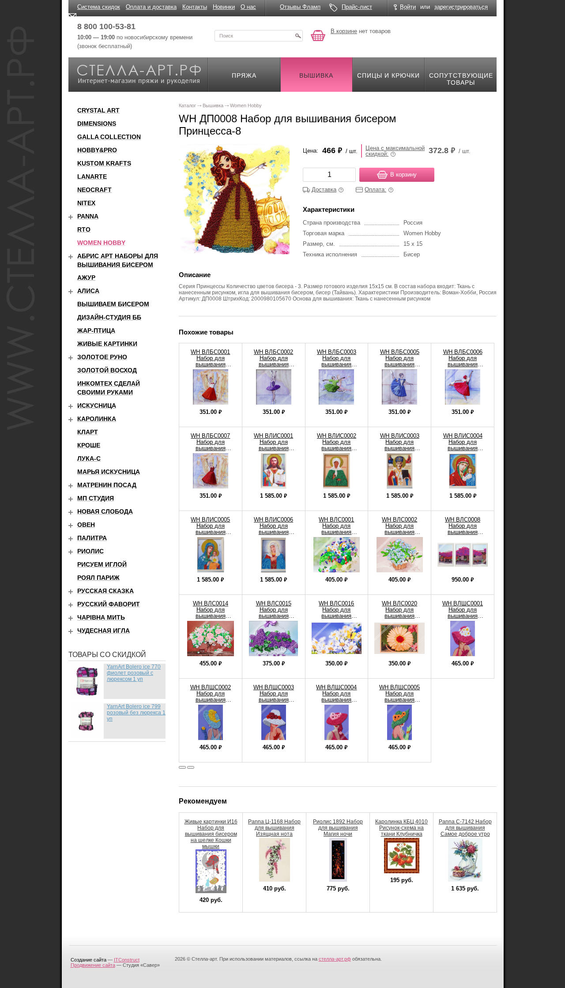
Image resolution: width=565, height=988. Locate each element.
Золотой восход (107, 370)
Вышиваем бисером (113, 304)
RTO (83, 229)
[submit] (298, 35)
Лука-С (89, 458)
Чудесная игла (103, 630)
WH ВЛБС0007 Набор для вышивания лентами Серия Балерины (210, 448)
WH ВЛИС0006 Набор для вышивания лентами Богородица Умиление (273, 535)
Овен (86, 524)
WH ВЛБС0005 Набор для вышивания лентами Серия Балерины (399, 364)
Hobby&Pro (97, 150)
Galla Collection (109, 136)
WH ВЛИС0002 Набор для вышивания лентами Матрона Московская (336, 448)
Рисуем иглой (102, 564)
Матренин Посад (106, 484)
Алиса (88, 290)
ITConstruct (126, 959)
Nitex (86, 203)
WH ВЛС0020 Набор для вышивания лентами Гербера (399, 612)
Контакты (194, 7)
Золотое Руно (102, 357)
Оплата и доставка (151, 7)
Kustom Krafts (104, 163)
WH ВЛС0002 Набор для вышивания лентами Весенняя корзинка (400, 532)
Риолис (90, 551)
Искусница (96, 405)
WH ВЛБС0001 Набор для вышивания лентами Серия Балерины (210, 364)
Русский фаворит (108, 604)
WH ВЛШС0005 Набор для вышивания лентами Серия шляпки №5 (399, 699)
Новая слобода (105, 511)
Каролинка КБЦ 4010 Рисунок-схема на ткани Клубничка (401, 828)
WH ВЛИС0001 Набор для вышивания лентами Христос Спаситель (273, 448)
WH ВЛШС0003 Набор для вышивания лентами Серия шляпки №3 (273, 699)
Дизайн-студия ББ (109, 317)
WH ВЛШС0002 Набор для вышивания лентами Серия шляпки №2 (210, 699)
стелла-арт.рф (335, 959)
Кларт (87, 432)
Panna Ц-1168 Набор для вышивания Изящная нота (274, 828)
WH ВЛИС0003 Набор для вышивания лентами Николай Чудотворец (399, 448)
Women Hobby (101, 242)
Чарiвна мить (101, 617)
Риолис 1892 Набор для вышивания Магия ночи (338, 828)
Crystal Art (98, 110)
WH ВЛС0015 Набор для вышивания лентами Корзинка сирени (273, 615)
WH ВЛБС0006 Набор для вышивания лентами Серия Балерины (462, 364)
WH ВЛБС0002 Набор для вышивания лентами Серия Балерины (273, 364)
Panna (87, 216)
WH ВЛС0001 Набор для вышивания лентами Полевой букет (336, 532)
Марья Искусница (108, 471)
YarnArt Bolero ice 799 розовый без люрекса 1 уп (136, 712)
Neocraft (94, 189)
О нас (248, 7)
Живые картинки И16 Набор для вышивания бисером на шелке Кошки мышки (211, 834)
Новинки (224, 7)
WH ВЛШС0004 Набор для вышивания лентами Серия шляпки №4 (336, 699)
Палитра (92, 537)
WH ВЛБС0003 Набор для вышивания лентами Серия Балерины (336, 364)
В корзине (344, 31)
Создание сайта (88, 959)
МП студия (95, 498)
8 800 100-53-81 (106, 26)
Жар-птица (96, 330)
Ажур (86, 277)
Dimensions (96, 123)
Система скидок (98, 7)
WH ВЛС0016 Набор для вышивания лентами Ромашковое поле (336, 615)
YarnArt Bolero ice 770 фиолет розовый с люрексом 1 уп (134, 673)
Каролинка (96, 418)
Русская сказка (105, 590)
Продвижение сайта (93, 965)
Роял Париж (98, 577)
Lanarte (92, 176)
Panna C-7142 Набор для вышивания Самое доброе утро (465, 828)
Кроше (88, 445)
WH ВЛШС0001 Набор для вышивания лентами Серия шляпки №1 (462, 615)
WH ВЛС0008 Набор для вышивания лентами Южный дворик (463, 532)
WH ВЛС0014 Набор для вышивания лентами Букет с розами (210, 615)
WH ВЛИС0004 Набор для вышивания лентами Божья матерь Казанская (463, 448)
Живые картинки (107, 343)
